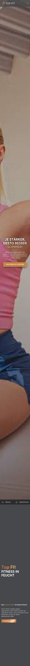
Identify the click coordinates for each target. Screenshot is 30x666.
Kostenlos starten (15, 264)
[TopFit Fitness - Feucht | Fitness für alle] (8, 3)
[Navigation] (27, 3)
